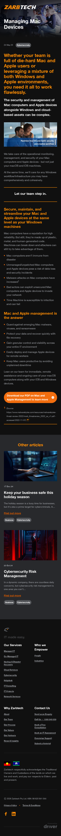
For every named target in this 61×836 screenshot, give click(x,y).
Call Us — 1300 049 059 (45, 719)
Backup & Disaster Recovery (12, 663)
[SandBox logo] (20, 7)
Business (9, 520)
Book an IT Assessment (45, 733)
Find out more (12, 513)
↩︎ (28, 419)
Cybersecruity (23, 45)
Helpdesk (8, 680)
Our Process (9, 725)
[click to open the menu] (55, 7)
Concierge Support (43, 738)
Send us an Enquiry (43, 714)
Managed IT (9, 651)
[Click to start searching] (47, 7)
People (37, 655)
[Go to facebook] (6, 814)
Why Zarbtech (13, 708)
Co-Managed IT (11, 656)
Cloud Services (11, 670)
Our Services (13, 645)
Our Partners (10, 735)
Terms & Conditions (31, 805)
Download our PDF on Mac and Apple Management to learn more (27, 397)
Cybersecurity (10, 675)
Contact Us (42, 708)
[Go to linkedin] (14, 814)
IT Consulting (10, 686)
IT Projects (9, 691)
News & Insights (11, 741)
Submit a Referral (42, 743)
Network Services (12, 696)
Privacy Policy (10, 805)
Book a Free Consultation (40, 726)
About (6, 714)
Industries (39, 661)
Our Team (8, 719)
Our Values (9, 730)
